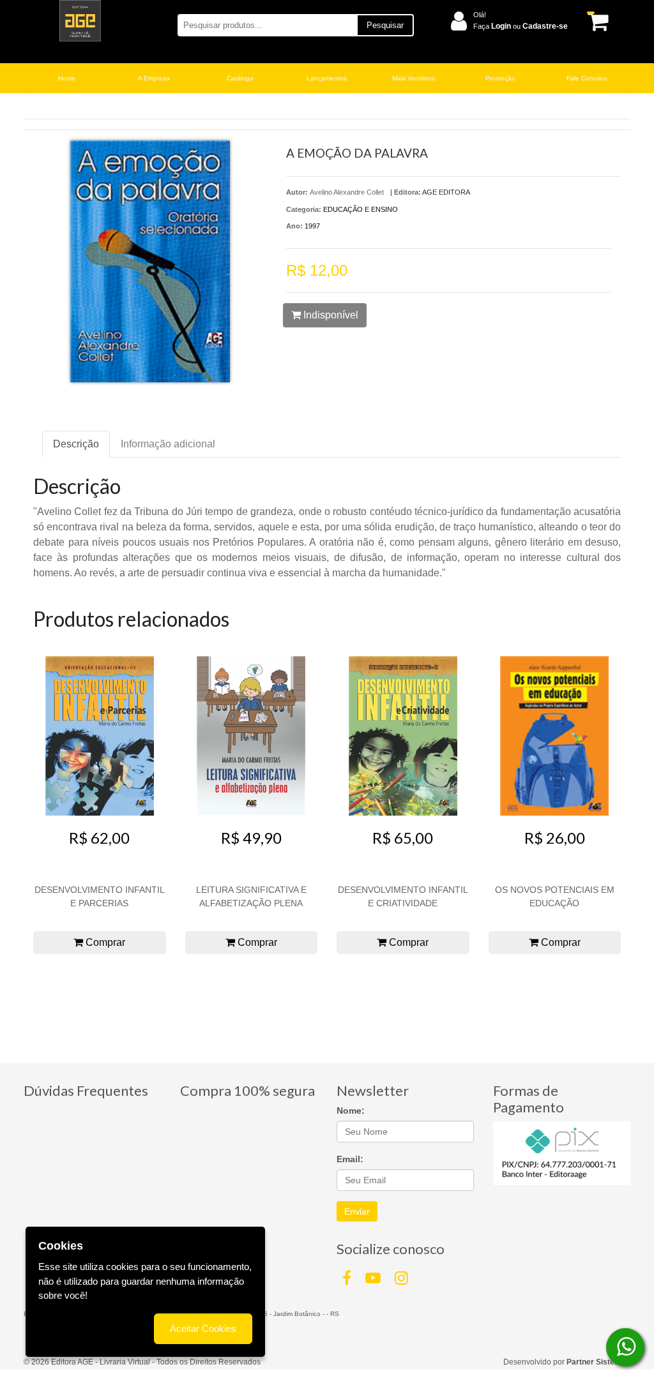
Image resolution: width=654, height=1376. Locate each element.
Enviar (357, 1211)
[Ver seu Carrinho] (595, 21)
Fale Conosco (587, 78)
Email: (350, 1159)
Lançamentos (327, 78)
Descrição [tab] (76, 443)
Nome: (351, 1110)
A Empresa (154, 78)
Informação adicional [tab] (168, 443)
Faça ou (520, 26)
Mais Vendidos (413, 78)
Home (66, 78)
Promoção (500, 78)
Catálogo (240, 78)
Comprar (104, 942)
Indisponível (329, 315)
